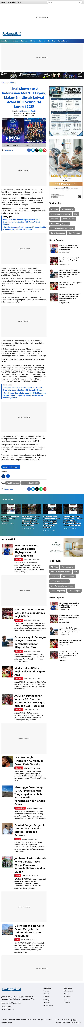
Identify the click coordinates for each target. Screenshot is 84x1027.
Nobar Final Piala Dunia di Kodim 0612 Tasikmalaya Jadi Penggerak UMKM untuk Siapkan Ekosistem (51, 522)
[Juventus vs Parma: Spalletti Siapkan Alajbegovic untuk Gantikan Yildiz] (54, 248)
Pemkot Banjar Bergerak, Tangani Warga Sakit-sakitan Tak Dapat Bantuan (29, 830)
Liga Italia (18, 559)
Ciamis (17, 876)
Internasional (68, 991)
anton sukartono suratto (60, 214)
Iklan (34, 1019)
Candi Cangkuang (58, 233)
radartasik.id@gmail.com (11, 1003)
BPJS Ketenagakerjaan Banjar (62, 228)
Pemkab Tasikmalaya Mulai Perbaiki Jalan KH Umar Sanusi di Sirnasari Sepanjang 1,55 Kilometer (31, 521)
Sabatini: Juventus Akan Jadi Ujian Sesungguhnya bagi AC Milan (69, 260)
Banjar (17, 839)
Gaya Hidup (68, 988)
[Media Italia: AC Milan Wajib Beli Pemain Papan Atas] (54, 286)
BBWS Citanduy (68, 219)
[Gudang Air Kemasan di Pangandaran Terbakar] (11, 509)
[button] (63, 41)
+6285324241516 (7, 1010)
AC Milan (54, 209)
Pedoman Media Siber (61, 1019)
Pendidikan (68, 997)
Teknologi (51, 41)
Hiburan (33, 41)
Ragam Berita (62, 41)
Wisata (66, 1000)
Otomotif (67, 1002)
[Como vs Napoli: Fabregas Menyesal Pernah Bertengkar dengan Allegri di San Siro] (54, 273)
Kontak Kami (26, 1019)
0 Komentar (8, 150)
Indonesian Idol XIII (30, 483)
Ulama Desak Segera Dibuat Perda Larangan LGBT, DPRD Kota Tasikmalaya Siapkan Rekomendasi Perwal (73, 521)
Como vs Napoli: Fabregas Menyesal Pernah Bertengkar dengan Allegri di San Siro (69, 272)
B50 (75, 214)
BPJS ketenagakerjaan (59, 223)
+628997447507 (7, 1007)
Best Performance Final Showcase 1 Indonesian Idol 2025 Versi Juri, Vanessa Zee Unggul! (24, 228)
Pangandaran (20, 808)
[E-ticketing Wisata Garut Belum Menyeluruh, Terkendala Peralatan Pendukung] (7, 929)
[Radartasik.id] (12, 34)
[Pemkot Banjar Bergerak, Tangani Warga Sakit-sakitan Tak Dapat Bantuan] (7, 828)
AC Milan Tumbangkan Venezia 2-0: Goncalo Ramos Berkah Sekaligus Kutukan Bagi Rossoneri (70, 297)
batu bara (55, 219)
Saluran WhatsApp (62, 1022)
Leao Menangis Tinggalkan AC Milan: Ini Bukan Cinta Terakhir (29, 761)
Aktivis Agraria (67, 209)
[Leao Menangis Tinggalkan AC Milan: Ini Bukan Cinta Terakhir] (7, 761)
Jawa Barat (5, 41)
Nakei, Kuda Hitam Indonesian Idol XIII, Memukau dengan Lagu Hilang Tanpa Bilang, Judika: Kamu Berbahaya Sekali (24, 395)
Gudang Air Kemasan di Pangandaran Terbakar (10, 518)
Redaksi (4, 1019)
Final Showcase (13, 483)
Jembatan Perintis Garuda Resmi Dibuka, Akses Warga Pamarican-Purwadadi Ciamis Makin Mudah (30, 864)
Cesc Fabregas (74, 233)
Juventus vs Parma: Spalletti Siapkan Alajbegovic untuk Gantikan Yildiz (69, 247)
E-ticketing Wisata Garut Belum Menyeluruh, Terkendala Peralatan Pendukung (29, 930)
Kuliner (66, 994)
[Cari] (79, 2)
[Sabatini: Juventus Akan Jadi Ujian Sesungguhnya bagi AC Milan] (54, 261)
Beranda (4, 82)
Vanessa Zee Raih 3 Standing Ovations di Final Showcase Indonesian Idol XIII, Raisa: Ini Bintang (23, 389)
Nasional (15, 41)
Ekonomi (24, 41)
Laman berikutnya (10, 467)
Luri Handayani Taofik (27, 111)
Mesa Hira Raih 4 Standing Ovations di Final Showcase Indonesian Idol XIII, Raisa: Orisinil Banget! (21, 222)
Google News (6, 1022)
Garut (17, 940)
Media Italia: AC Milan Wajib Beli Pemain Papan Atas (70, 284)
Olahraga (42, 41)
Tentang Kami (14, 1019)
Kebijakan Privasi (44, 1019)
